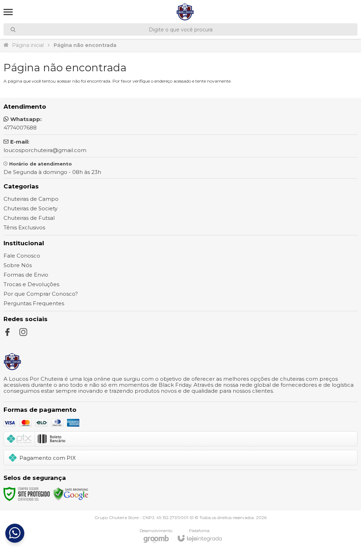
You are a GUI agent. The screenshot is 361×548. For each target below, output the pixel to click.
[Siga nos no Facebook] (7, 332)
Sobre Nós (18, 265)
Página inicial (28, 45)
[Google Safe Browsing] (70, 493)
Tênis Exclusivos (24, 227)
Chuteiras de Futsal (29, 218)
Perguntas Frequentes (34, 303)
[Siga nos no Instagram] (23, 332)
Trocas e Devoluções (31, 284)
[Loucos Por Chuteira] (185, 12)
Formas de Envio (26, 274)
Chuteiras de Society (30, 208)
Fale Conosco (22, 255)
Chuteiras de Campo (31, 198)
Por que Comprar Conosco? (41, 293)
